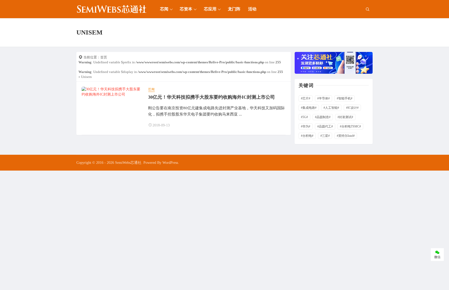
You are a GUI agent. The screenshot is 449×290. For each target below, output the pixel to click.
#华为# (305, 126)
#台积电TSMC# (350, 126)
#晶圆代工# (325, 126)
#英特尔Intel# (346, 136)
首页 (103, 57)
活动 (252, 9)
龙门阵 (234, 9)
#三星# (325, 136)
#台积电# (307, 136)
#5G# (304, 117)
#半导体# (323, 98)
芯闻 (164, 9)
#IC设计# (352, 108)
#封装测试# (345, 117)
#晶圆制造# (323, 117)
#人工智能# (331, 108)
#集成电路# (308, 108)
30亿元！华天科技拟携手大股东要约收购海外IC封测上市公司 (211, 97)
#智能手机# (344, 98)
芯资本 (186, 9)
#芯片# (305, 98)
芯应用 (210, 9)
